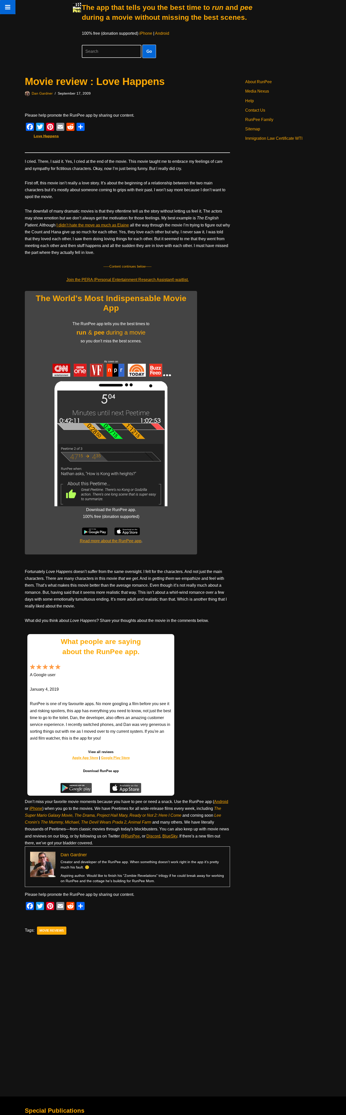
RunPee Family (259, 119)
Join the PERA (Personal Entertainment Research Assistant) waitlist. (127, 279)
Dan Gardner (42, 93)
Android (162, 33)
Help (249, 101)
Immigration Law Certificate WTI (273, 138)
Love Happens (46, 136)
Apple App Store (85, 758)
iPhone (145, 33)
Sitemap (252, 129)
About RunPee (258, 82)
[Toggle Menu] (7, 7)
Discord (153, 836)
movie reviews (52, 930)
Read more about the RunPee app (110, 541)
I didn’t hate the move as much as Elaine (92, 225)
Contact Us (255, 110)
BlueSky (169, 836)
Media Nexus (257, 91)
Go (149, 51)
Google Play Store (115, 758)
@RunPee (130, 836)
